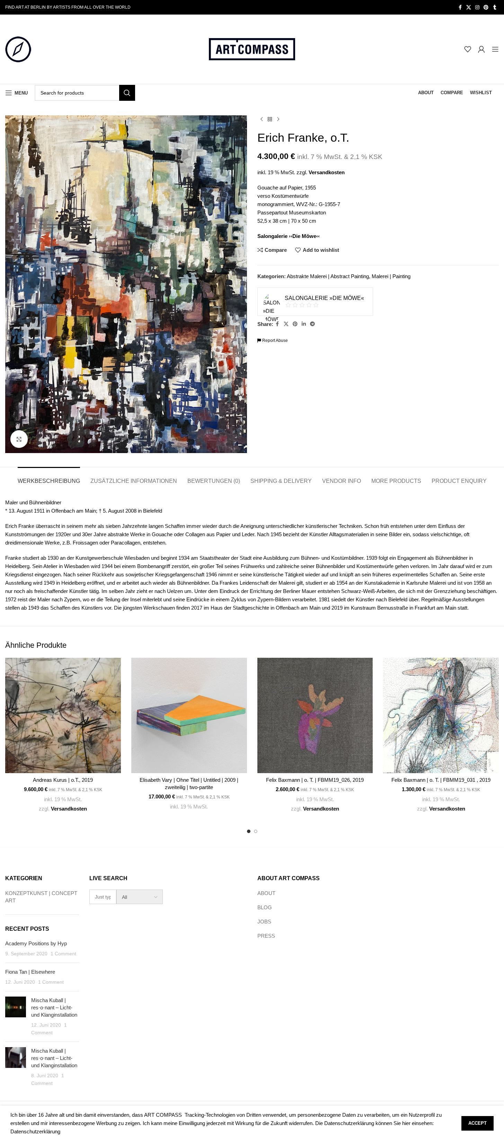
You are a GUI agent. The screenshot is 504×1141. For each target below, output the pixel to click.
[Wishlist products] (468, 49)
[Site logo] (18, 49)
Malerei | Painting (391, 276)
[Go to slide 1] (248, 831)
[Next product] (278, 119)
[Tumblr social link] (494, 7)
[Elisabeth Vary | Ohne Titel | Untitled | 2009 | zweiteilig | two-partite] (189, 715)
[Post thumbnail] (15, 1016)
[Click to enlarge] (19, 439)
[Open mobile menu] (495, 49)
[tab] (49, 477)
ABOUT (266, 893)
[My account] (481, 49)
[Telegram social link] (312, 324)
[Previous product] (261, 119)
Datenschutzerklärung (35, 1131)
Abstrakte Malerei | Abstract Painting (328, 276)
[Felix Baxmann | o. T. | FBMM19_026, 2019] (315, 715)
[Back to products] (270, 119)
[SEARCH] (127, 93)
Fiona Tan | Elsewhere (30, 972)
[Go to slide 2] (255, 831)
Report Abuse (274, 340)
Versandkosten (327, 172)
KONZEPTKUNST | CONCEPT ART (41, 896)
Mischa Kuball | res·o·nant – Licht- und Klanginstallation (54, 1007)
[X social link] (468, 7)
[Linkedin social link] (304, 324)
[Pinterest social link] (485, 7)
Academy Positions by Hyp (36, 943)
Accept (477, 1123)
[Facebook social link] (460, 7)
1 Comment (63, 953)
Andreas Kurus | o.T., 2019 (63, 780)
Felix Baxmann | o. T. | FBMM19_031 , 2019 (440, 780)
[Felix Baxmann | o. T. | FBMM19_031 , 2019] (441, 715)
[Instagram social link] (477, 7)
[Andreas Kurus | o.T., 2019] (63, 715)
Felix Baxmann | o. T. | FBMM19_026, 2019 (315, 780)
